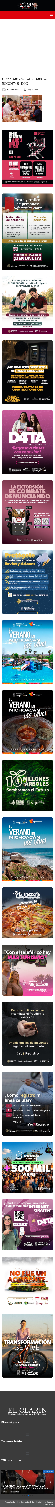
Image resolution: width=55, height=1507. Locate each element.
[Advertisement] (27, 48)
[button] (51, 15)
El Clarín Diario (13, 89)
